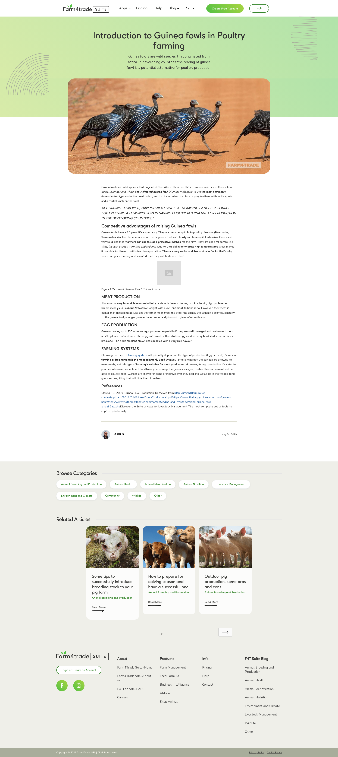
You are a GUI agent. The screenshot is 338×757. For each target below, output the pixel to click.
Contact (207, 684)
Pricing (142, 8)
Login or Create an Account (79, 670)
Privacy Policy (256, 752)
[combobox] (190, 8)
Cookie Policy (274, 752)
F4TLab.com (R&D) (130, 689)
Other (249, 732)
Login (259, 8)
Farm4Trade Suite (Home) (135, 667)
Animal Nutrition (256, 697)
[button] (124, 8)
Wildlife (250, 723)
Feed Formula (169, 676)
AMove (165, 693)
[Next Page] (225, 632)
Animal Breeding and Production (259, 669)
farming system (137, 355)
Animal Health (255, 680)
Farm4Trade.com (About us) (134, 678)
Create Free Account (225, 8)
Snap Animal (169, 701)
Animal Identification (259, 689)
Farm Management (173, 667)
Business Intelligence (174, 684)
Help (158, 8)
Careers (122, 697)
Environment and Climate (262, 706)
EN (187, 8)
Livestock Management (261, 714)
